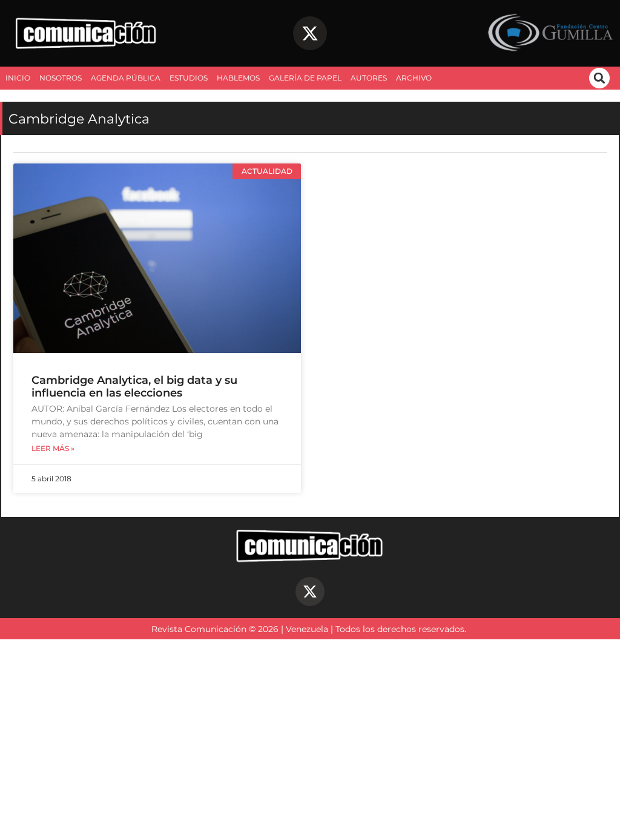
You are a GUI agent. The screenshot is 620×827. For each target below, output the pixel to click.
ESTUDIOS (189, 77)
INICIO (17, 77)
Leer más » (52, 448)
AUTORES (369, 77)
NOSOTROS (60, 77)
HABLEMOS (238, 77)
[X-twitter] (310, 33)
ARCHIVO (414, 77)
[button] (599, 78)
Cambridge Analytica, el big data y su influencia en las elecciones (134, 387)
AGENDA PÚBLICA (125, 77)
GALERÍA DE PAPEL (305, 77)
